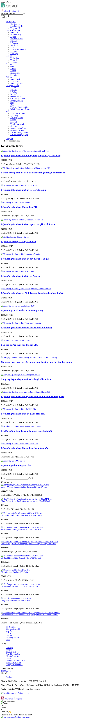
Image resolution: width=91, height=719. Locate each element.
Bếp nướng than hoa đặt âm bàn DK (19, 207)
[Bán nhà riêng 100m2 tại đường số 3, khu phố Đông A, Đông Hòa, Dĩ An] (29, 542)
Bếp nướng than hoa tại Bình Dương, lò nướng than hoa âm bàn (32, 293)
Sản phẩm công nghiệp (19, 133)
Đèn (12, 105)
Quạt (12, 103)
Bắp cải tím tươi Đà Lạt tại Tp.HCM (14, 572)
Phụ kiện (13, 52)
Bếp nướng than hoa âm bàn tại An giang (21, 276)
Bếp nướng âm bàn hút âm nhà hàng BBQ (22, 310)
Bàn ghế (13, 94)
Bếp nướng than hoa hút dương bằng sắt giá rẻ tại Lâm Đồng (31, 155)
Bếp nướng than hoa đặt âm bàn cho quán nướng (25, 448)
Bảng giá (9, 650)
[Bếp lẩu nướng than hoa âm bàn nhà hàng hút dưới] (21, 426)
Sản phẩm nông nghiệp (19, 135)
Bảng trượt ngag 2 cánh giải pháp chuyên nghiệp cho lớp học (24, 487)
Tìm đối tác (14, 81)
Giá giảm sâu (15, 24)
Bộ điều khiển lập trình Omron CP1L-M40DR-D (19, 586)
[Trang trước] (2, 481)
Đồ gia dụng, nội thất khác (20, 109)
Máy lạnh (14, 92)
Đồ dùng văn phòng (17, 130)
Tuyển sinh (14, 58)
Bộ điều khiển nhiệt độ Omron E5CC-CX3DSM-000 (21, 558)
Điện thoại (14, 32)
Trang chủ (9, 139)
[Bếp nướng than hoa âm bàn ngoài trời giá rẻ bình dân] (22, 220)
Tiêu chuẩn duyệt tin (13, 656)
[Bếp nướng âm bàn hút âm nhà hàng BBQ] (18, 306)
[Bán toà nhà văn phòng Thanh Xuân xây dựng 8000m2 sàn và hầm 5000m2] (30, 613)
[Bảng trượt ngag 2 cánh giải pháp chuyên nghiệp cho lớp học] (25, 485)
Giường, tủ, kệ (15, 96)
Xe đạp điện (15, 73)
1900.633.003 (6, 671)
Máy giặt (13, 90)
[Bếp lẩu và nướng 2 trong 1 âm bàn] (15, 237)
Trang (3, 478)
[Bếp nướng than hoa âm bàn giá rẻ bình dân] (18, 409)
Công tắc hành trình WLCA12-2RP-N (15, 601)
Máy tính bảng (15, 35)
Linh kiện (14, 54)
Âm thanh (14, 45)
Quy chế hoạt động (13, 654)
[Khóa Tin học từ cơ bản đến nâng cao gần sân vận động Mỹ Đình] (26, 499)
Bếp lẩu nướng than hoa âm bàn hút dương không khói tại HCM (33, 172)
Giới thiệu (9, 648)
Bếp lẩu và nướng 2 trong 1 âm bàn (18, 241)
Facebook (9, 677)
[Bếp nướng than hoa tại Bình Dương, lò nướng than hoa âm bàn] (26, 289)
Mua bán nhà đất (16, 26)
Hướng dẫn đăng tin (13, 663)
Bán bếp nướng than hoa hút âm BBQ (20, 345)
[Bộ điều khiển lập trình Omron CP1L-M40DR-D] (20, 584)
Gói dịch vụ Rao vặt (11, 11)
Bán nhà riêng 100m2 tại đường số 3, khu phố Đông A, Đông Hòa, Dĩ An (28, 544)
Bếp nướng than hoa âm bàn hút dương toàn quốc (25, 259)
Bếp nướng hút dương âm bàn (16, 465)
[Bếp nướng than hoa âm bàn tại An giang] (17, 271)
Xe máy (13, 69)
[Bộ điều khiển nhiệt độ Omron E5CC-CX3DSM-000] (22, 556)
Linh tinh (13, 122)
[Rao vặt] (10, 8)
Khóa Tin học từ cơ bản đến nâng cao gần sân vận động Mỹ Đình (25, 501)
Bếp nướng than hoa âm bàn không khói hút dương (26, 327)
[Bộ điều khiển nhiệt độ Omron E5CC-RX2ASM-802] (22, 527)
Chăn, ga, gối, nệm (17, 98)
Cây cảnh (14, 126)
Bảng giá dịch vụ (12, 652)
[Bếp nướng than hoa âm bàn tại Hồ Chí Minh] (19, 185)
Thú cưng (14, 115)
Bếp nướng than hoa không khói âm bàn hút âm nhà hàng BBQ (32, 396)
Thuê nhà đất (15, 28)
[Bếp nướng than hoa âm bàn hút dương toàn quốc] (20, 254)
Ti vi (12, 47)
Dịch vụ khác (15, 79)
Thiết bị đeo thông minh (19, 49)
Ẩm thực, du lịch (16, 118)
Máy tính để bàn (16, 39)
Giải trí (13, 120)
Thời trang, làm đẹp (17, 113)
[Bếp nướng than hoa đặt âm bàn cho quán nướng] (20, 444)
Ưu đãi (8, 658)
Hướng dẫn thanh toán (14, 665)
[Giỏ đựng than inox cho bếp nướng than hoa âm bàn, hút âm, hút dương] (29, 357)
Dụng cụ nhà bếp (16, 101)
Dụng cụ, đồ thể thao (18, 128)
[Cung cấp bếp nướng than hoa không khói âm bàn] (20, 375)
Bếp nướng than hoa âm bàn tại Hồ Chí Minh (23, 190)
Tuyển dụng (14, 60)
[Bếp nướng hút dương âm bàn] (13, 461)
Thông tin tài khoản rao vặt (16, 660)
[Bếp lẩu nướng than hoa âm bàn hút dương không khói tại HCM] (26, 168)
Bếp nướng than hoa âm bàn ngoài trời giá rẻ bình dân (28, 224)
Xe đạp (13, 71)
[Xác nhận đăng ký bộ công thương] (15, 693)
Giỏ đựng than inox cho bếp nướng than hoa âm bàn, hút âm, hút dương (36, 362)
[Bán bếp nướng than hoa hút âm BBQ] (16, 340)
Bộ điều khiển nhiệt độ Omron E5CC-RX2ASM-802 (21, 530)
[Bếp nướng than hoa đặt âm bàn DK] (15, 203)
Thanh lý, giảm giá (17, 124)
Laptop (13, 37)
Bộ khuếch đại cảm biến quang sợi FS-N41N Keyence (21, 515)
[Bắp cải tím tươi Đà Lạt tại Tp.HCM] (15, 570)
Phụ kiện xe (14, 75)
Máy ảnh (13, 41)
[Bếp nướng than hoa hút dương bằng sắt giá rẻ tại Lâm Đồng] (24, 151)
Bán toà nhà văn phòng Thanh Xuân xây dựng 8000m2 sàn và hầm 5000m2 (29, 615)
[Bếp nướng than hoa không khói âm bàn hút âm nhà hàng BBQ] (25, 392)
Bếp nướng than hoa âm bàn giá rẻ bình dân (23, 413)
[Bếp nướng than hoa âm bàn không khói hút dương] (21, 323)
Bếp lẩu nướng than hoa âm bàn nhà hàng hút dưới (26, 431)
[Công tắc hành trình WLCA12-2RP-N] (16, 598)
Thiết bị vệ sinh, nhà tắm (19, 107)
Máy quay (14, 43)
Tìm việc (13, 62)
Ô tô (12, 66)
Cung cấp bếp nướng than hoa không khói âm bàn (26, 379)
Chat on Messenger (22, 717)
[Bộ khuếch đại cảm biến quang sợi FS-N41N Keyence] (22, 513)
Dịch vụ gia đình (16, 84)
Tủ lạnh (13, 88)
